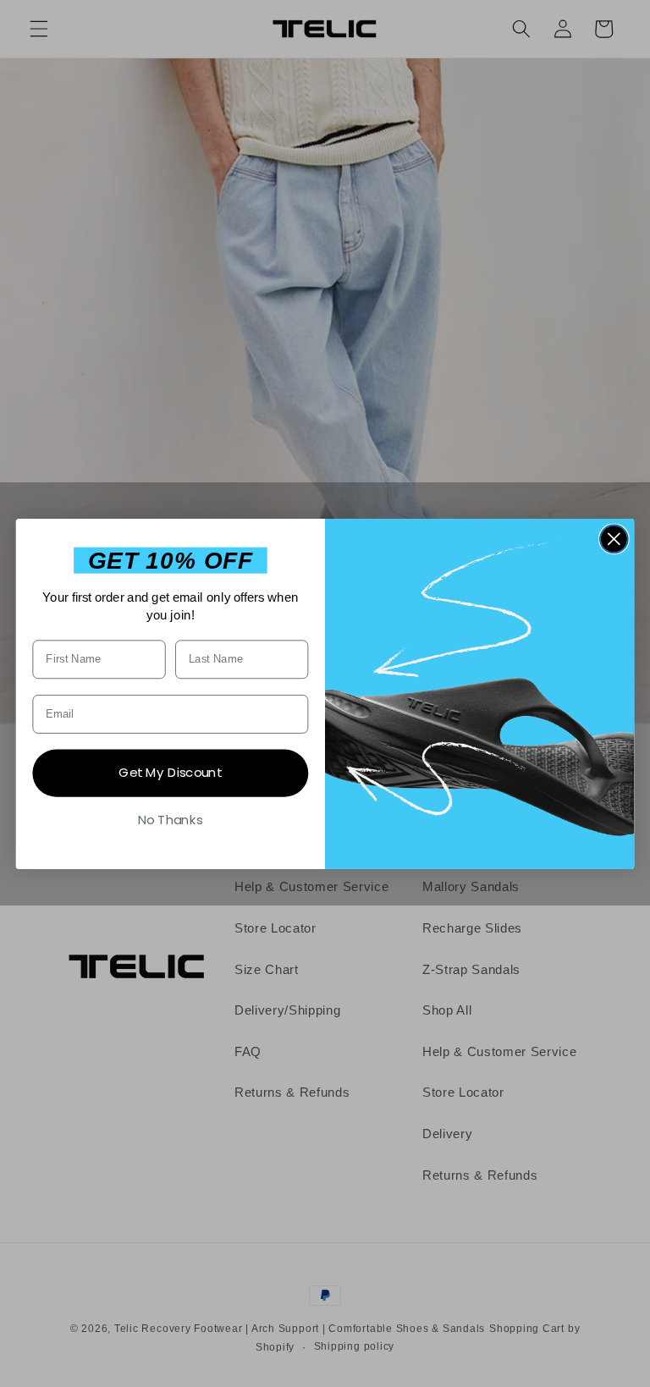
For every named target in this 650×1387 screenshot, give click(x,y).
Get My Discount (170, 772)
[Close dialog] (614, 539)
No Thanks (170, 819)
